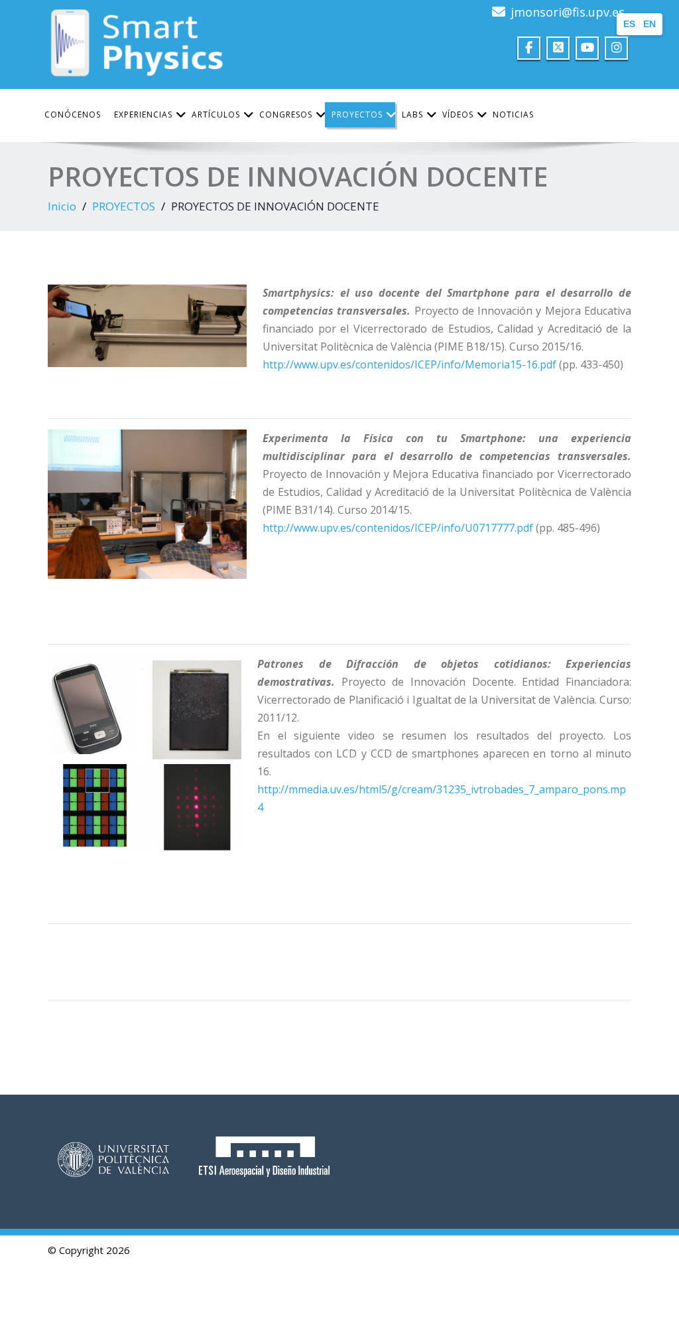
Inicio (62, 206)
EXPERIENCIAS (143, 114)
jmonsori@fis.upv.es (568, 12)
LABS (412, 114)
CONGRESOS (285, 114)
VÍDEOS (457, 114)
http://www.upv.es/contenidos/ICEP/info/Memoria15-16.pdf (409, 364)
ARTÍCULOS (216, 114)
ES (629, 24)
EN (649, 24)
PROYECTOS (357, 114)
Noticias (513, 114)
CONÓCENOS (72, 114)
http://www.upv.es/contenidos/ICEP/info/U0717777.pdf (398, 527)
